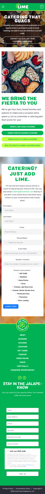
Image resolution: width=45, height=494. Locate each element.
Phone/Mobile (22, 238)
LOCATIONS (22, 347)
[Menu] (3, 6)
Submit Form (10, 306)
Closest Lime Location (22, 270)
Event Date (22, 249)
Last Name (7, 217)
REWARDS (22, 339)
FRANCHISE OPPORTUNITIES (22, 370)
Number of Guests (22, 259)
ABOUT (22, 335)
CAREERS (23, 354)
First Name (7, 206)
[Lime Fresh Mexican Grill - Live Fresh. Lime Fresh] (22, 6)
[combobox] (5, 242)
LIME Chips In (22, 366)
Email (22, 227)
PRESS (22, 362)
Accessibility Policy (23, 488)
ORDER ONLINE (22, 358)
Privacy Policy (8, 488)
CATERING (22, 343)
